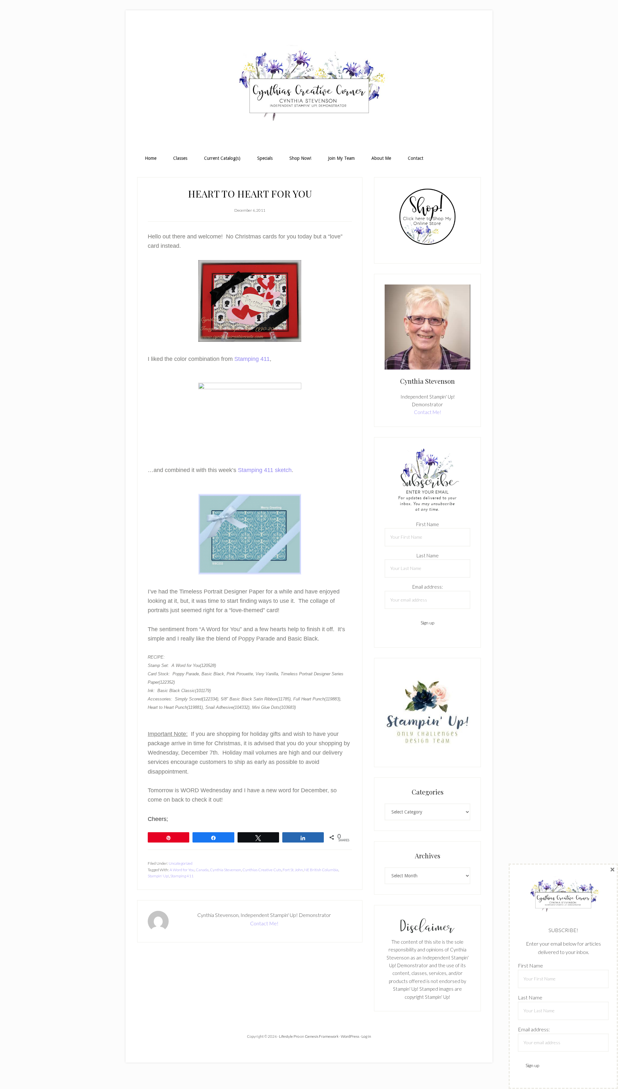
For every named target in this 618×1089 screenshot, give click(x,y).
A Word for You (182, 869)
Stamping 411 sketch (265, 470)
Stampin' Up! (158, 875)
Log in (366, 1036)
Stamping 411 (252, 359)
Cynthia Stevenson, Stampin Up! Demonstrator (309, 85)
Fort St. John (293, 869)
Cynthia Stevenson (225, 869)
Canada (202, 869)
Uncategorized (180, 863)
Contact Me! (264, 923)
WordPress (350, 1036)
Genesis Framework (322, 1036)
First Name (427, 524)
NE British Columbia (321, 869)
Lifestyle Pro (289, 1036)
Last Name (428, 555)
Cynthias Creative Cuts (261, 869)
